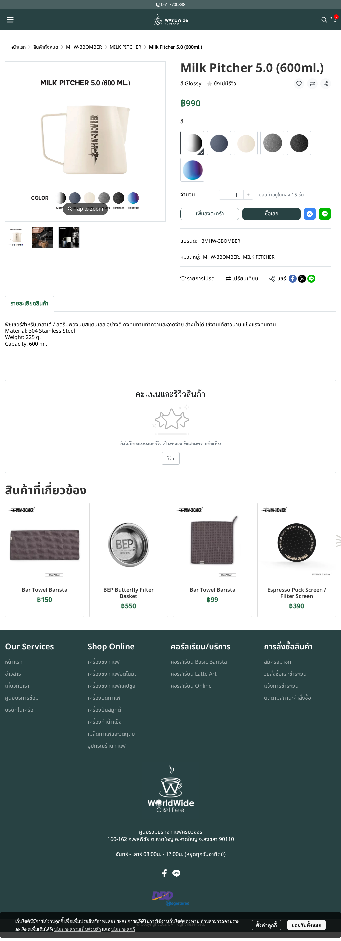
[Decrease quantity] (224, 194)
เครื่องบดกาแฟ (104, 698)
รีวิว (170, 458)
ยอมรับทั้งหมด (306, 925)
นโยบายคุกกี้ (123, 929)
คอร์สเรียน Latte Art (194, 674)
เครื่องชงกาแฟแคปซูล (111, 686)
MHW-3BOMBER (84, 47)
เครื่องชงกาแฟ (104, 662)
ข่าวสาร (13, 674)
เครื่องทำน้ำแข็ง (105, 722)
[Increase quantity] (248, 194)
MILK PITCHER (125, 47)
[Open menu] (10, 19)
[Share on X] (302, 279)
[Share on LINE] (311, 279)
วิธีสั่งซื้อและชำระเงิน (285, 674)
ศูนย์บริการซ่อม (22, 698)
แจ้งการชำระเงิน (281, 686)
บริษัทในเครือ (19, 710)
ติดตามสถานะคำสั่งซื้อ (287, 698)
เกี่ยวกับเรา (17, 686)
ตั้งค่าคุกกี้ (266, 925)
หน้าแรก (18, 47)
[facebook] (164, 873)
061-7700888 (173, 4)
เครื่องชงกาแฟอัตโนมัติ (113, 674)
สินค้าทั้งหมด (45, 47)
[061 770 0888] (158, 4)
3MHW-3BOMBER (221, 241)
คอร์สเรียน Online (191, 686)
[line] (176, 873)
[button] (324, 19)
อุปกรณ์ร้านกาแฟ (107, 746)
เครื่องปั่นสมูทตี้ (104, 710)
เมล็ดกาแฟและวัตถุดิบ (111, 734)
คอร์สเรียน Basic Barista (199, 662)
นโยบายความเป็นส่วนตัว (77, 929)
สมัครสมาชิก (277, 662)
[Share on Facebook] (293, 279)
